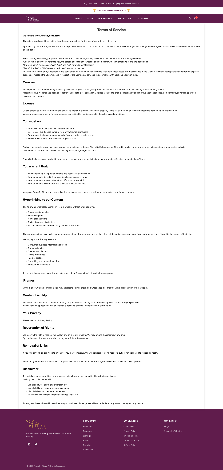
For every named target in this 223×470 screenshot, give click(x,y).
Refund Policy (130, 445)
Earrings (87, 436)
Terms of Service (111, 30)
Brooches (87, 431)
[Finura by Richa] (32, 19)
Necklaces (88, 449)
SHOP (77, 19)
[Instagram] (28, 444)
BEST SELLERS (125, 19)
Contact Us (129, 426)
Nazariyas (87, 445)
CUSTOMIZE (142, 19)
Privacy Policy (130, 431)
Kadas (86, 440)
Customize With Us (173, 431)
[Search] (189, 18)
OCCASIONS (104, 19)
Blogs (166, 426)
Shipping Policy (131, 436)
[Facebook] (36, 444)
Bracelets (87, 426)
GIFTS (90, 19)
